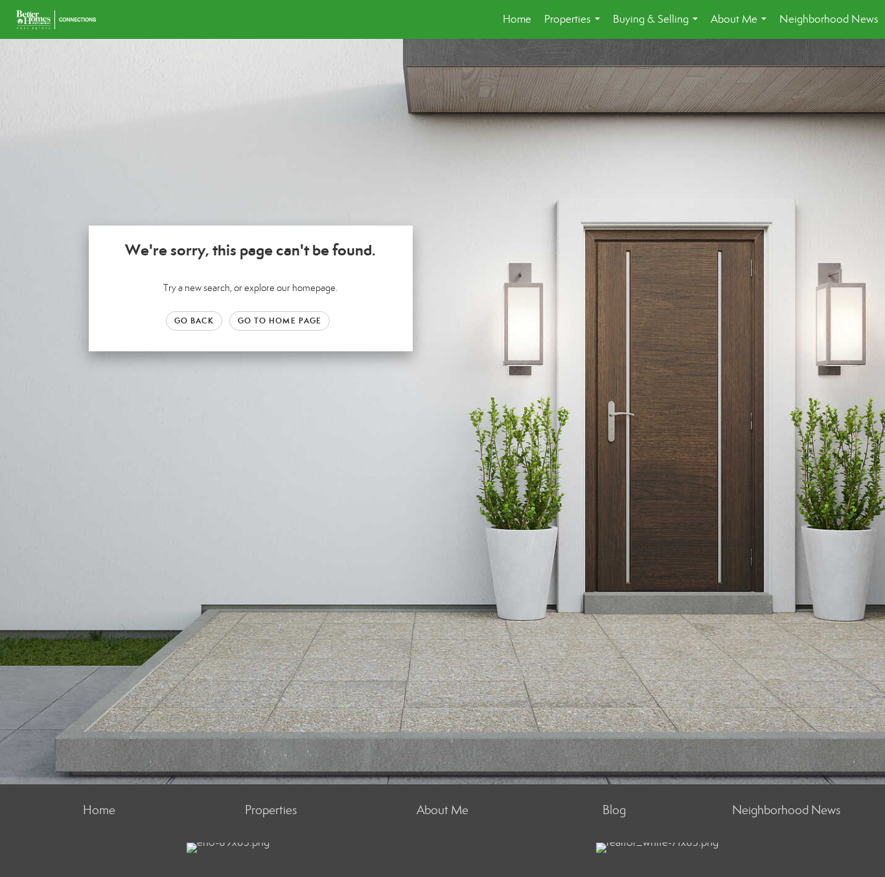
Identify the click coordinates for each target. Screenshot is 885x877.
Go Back (194, 320)
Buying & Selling (658, 25)
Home (517, 19)
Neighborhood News (829, 19)
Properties (574, 25)
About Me (741, 25)
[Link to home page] (62, 19)
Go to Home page (280, 320)
